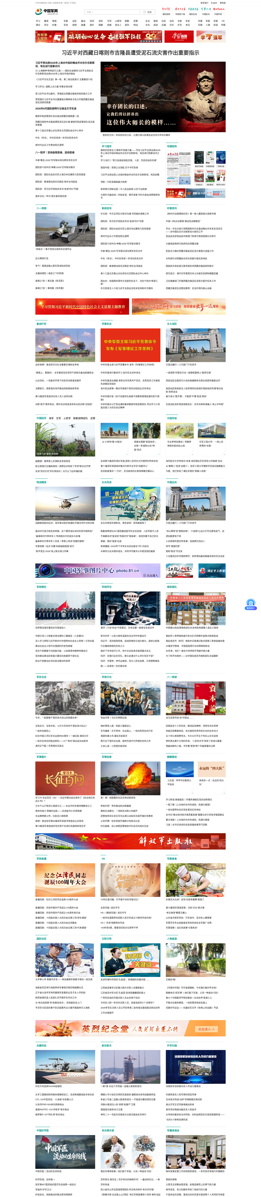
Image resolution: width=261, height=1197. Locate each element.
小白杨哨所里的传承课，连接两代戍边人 (185, 541)
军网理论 (41, 587)
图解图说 (172, 757)
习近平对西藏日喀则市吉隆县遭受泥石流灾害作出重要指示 (130, 52)
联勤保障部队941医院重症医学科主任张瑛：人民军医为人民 (130, 531)
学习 (38, 20)
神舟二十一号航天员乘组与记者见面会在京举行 (123, 1114)
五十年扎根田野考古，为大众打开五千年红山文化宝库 (192, 735)
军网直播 (41, 858)
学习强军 (107, 146)
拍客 (109, 24)
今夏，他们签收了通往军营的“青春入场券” (186, 471)
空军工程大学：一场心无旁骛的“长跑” (211, 443)
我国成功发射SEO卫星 (112, 1109)
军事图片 (41, 757)
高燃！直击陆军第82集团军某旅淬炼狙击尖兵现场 (59, 820)
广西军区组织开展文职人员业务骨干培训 (120, 997)
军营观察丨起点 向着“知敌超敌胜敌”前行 (54, 546)
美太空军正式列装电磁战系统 (180, 1104)
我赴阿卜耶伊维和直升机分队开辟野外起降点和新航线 (192, 635)
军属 (200, 20)
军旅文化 (107, 677)
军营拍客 (107, 757)
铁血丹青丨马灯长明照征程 (114, 717)
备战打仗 (41, 324)
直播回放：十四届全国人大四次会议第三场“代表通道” (61, 927)
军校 (66, 24)
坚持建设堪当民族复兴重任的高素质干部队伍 (57, 655)
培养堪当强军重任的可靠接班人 (50, 627)
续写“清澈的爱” (173, 546)
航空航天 (107, 1045)
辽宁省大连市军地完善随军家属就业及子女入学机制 (60, 992)
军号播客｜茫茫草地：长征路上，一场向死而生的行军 (127, 730)
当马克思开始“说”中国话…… (179, 717)
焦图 (54, 20)
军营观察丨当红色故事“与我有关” (182, 927)
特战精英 (41, 482)
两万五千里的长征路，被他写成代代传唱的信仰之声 (126, 740)
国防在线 (193, 14)
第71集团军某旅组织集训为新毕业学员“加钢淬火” (124, 466)
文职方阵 (107, 938)
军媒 (215, 20)
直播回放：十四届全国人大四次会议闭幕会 (56, 922)
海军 (101, 20)
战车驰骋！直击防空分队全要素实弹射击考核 (57, 364)
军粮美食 (172, 858)
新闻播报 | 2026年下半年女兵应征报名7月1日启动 (125, 546)
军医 (208, 20)
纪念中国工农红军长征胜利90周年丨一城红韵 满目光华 (61, 735)
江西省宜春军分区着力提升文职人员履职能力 (122, 987)
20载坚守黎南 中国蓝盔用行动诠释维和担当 (188, 645)
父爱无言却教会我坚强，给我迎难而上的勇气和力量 (191, 1184)
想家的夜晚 (171, 1179)
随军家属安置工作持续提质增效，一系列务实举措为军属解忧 (195, 1171)
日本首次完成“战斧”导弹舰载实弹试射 (184, 1099)
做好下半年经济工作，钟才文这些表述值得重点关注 (126, 650)
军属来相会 (173, 1130)
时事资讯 (172, 208)
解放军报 (168, 9)
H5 (223, 20)
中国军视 (218, 14)
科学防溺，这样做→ (45, 1179)
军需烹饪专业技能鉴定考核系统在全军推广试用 (189, 922)
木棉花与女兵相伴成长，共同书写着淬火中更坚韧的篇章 (128, 551)
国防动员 (41, 938)
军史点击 (41, 677)
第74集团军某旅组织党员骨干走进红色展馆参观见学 (60, 825)
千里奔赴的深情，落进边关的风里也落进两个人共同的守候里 (195, 1194)
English (214, 2)
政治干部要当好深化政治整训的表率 (52, 660)
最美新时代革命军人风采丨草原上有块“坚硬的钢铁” (60, 541)
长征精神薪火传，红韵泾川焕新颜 (51, 815)
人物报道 (172, 938)
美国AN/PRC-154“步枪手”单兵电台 (52, 1109)
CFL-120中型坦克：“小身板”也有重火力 (54, 1099)
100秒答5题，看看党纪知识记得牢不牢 (119, 927)
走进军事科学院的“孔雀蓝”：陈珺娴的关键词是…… (125, 979)
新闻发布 (107, 208)
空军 (109, 20)
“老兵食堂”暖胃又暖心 (176, 912)
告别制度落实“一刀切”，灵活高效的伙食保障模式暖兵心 (127, 471)
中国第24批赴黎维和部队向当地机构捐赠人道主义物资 (192, 627)
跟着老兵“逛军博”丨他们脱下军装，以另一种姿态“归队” (192, 992)
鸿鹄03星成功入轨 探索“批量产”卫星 (118, 1104)
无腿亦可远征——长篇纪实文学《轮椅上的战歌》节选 (192, 1007)
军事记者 (206, 9)
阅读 (155, 24)
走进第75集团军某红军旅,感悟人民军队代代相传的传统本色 (129, 460)
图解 (101, 24)
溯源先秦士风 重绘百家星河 (114, 735)
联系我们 (204, 2)
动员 (172, 20)
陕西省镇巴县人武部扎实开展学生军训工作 (56, 997)
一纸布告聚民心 (43, 730)
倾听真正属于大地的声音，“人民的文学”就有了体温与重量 (194, 740)
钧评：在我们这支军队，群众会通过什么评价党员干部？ (128, 655)
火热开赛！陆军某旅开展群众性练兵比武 (120, 820)
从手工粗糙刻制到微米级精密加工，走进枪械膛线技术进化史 (64, 1094)
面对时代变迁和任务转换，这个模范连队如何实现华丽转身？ (64, 531)
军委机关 (107, 324)
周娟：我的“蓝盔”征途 (111, 541)
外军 (180, 24)
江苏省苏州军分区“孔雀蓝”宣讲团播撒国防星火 (123, 992)
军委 (66, 20)
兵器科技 (41, 1045)
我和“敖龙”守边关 (174, 551)
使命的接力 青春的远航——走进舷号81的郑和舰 (58, 810)
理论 (38, 24)
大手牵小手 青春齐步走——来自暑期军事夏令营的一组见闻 (63, 979)
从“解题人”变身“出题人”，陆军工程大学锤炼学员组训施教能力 (195, 466)
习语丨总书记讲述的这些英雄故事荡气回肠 (186, 824)
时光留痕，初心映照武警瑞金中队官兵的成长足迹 (124, 825)
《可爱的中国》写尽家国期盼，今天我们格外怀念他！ (192, 987)
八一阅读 (172, 677)
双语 (215, 24)
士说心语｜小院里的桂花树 (114, 745)
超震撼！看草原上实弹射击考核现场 (52, 461)
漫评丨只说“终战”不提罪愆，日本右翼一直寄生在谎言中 (127, 627)
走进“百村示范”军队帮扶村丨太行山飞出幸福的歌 (58, 471)
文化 (147, 24)
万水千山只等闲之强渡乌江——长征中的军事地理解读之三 (63, 805)
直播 (83, 24)
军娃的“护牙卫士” (43, 1189)
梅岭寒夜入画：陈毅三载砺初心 (116, 725)
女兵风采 (107, 482)
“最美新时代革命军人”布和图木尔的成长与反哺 (57, 536)
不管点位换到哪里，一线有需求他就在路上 (186, 1002)
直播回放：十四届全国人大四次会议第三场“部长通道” (61, 917)
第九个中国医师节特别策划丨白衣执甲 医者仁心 (189, 997)
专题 (223, 24)
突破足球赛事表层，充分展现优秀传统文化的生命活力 (192, 730)
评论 (46, 24)
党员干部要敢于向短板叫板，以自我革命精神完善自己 (61, 650)
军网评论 (107, 587)
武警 (135, 20)
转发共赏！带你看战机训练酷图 (116, 805)
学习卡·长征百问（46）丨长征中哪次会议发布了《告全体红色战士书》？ (65, 799)
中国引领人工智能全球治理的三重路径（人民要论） (60, 635)
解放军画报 (180, 9)
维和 (155, 20)
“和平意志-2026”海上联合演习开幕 (51, 551)
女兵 (147, 20)
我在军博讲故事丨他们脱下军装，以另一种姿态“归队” (126, 1171)
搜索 (149, 12)
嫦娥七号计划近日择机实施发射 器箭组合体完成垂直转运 (128, 1094)
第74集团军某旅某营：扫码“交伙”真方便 (185, 907)
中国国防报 (193, 9)
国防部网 (166, 14)
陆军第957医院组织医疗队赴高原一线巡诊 (55, 1184)
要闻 (46, 20)
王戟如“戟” (171, 979)
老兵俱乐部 (108, 1130)
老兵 (188, 24)
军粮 (200, 24)
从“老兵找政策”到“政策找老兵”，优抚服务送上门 (58, 1002)
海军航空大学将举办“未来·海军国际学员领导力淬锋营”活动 (194, 460)
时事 (54, 24)
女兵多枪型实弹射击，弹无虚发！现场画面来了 (123, 522)
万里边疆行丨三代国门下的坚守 (181, 364)
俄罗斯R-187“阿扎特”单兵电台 (49, 1114)
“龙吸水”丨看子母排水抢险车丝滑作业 (53, 249)
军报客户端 (180, 14)
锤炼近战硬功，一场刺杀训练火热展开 (119, 810)
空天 (172, 24)
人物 (208, 24)
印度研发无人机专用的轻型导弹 (181, 1094)
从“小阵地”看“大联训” (112, 441)
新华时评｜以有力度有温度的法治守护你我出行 (123, 635)
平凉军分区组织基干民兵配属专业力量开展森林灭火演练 (62, 1007)
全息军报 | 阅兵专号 (110, 907)
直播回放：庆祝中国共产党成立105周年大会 (56, 907)
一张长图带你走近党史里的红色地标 (183, 809)
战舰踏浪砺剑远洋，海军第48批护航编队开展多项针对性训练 (64, 522)
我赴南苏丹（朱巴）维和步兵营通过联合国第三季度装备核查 (195, 640)
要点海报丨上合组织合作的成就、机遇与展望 (187, 819)
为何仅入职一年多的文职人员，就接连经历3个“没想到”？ (128, 1002)
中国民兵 (206, 14)
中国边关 (172, 482)
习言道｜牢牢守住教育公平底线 (179, 782)
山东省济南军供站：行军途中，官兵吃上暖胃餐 (189, 917)
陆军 (92, 20)
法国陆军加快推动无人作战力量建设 (183, 1086)
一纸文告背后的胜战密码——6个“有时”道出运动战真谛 (61, 740)
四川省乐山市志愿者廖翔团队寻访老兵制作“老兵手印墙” (127, 1189)
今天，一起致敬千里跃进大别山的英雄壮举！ (57, 717)
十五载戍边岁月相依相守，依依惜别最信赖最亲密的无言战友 (195, 556)
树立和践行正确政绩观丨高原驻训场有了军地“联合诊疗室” (63, 466)
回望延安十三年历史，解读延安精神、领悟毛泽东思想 (192, 725)
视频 (74, 24)
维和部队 (172, 587)
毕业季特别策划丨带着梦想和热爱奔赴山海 (179, 443)
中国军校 (172, 418)
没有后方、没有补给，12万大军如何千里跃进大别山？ (61, 725)
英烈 (127, 24)
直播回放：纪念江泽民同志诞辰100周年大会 (56, 899)
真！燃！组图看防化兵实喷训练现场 (118, 797)
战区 (74, 20)
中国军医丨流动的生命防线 (48, 1171)
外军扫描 (172, 1045)
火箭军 (118, 20)
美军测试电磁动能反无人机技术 (181, 1109)
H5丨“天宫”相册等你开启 (112, 922)
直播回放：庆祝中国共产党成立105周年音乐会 (57, 912)
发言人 (118, 24)
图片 (92, 24)
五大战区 (172, 324)
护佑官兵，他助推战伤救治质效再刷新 (53, 1194)
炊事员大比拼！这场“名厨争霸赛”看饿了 (185, 899)
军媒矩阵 (172, 146)
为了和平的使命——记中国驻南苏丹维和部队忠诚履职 (192, 655)
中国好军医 (43, 1130)
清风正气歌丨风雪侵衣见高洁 (49, 745)
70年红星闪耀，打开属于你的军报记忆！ (120, 899)
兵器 (163, 24)
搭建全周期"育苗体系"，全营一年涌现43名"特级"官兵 (145, 445)
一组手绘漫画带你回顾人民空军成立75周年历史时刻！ (127, 917)
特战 (135, 24)
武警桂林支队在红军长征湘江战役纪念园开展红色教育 (127, 815)
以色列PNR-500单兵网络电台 (49, 1104)
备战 (83, 20)
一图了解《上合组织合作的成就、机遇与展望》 (189, 804)
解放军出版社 (219, 9)
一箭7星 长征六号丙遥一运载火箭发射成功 (121, 1086)
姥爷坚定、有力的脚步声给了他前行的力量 (186, 1189)
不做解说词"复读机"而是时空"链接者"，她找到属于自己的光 (129, 536)
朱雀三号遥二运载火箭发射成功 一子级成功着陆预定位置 (128, 1099)
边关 (163, 20)
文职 (180, 20)
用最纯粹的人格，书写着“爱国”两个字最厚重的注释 (190, 745)
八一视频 (41, 208)
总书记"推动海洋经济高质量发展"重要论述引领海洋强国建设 (195, 814)
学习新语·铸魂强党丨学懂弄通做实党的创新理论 (189, 799)
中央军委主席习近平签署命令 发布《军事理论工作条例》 (128, 364)
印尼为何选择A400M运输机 (48, 1086)
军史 (188, 20)
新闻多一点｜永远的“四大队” (211, 782)
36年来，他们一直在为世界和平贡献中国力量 (188, 650)
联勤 (127, 20)
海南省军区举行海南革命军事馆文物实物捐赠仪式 (59, 987)
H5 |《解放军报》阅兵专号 (113, 912)
